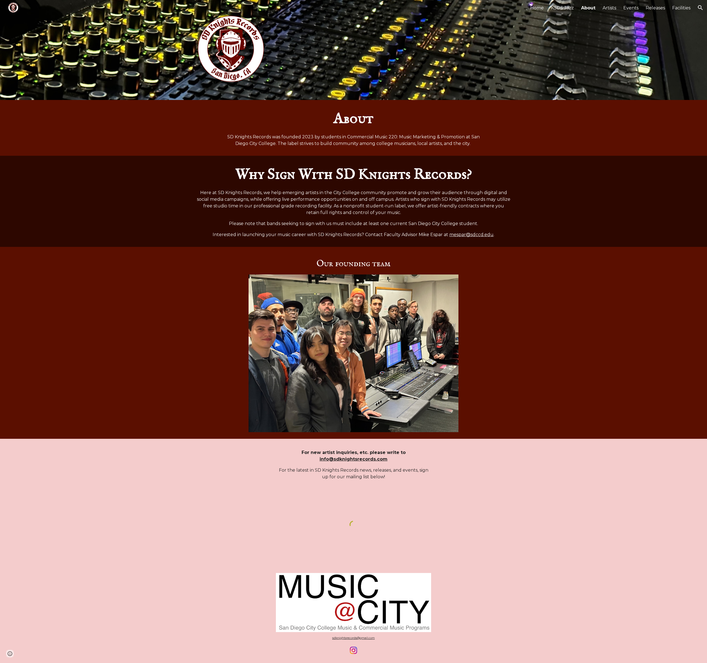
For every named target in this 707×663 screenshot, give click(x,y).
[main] (353, 128)
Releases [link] (655, 7)
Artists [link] (609, 7)
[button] (700, 7)
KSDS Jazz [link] (562, 7)
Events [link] (631, 7)
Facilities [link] (681, 7)
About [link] (588, 7)
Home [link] (537, 7)
